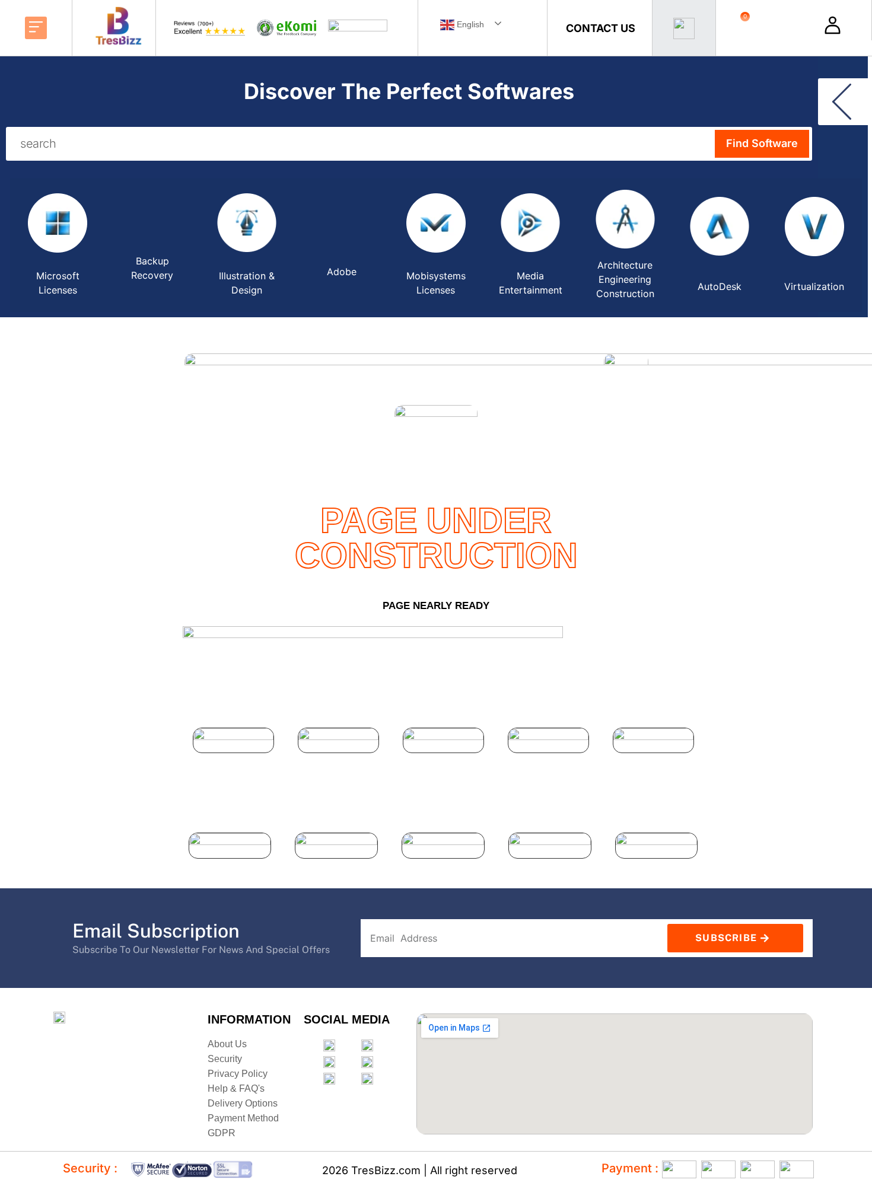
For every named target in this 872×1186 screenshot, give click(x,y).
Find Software (762, 143)
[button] (36, 28)
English (469, 24)
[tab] (57, 245)
